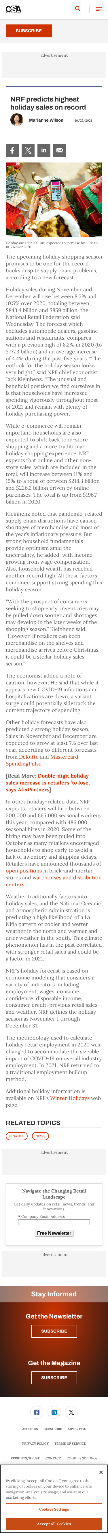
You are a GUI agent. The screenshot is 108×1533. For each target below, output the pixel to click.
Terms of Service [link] (70, 1444)
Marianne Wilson (46, 120)
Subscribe (29, 30)
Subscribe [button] (54, 1331)
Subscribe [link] (53, 1429)
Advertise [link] (77, 1429)
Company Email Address (41, 1216)
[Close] (101, 1472)
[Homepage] (14, 9)
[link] (12, 150)
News (40, 1136)
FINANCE (16, 1136)
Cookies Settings (82, 1458)
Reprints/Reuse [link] (25, 1458)
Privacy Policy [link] (35, 1444)
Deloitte (29, 756)
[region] (54, 1498)
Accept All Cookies (54, 1523)
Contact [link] (53, 1458)
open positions (24, 870)
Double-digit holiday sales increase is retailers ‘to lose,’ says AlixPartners (48, 782)
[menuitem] (12, 150)
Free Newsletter (54, 1233)
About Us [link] (30, 1429)
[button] (99, 9)
